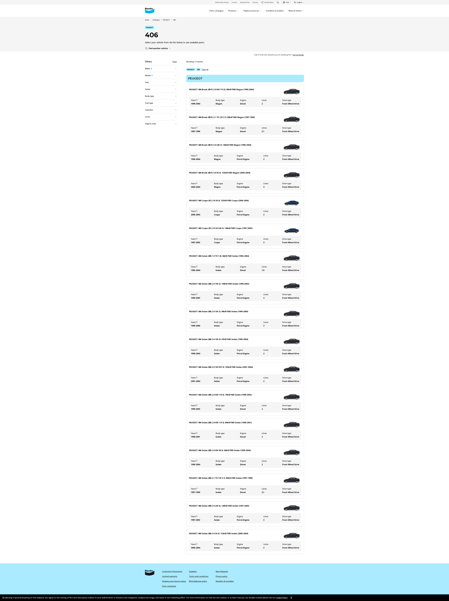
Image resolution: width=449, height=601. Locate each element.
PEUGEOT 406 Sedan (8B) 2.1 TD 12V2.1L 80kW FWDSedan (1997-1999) (221, 478)
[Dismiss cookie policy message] (291, 597)
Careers (234, 2)
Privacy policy (221, 576)
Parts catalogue (169, 586)
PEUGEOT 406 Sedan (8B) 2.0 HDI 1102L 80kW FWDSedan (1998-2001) (220, 422)
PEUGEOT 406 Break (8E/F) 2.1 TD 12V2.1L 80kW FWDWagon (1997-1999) (222, 117)
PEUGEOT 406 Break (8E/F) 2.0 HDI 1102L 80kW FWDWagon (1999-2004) (221, 89)
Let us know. (298, 55)
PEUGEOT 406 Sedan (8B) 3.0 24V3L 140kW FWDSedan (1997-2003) (219, 506)
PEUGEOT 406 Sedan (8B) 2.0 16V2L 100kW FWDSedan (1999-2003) (219, 284)
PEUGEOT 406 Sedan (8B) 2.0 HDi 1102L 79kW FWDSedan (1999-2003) (220, 394)
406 (198, 69)
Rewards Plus (245, 2)
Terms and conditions (198, 576)
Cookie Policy (282, 597)
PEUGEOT (166, 20)
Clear (174, 61)
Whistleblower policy (198, 581)
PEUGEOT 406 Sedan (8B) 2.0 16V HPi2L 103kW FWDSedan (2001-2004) (221, 367)
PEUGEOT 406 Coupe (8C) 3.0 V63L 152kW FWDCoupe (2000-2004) (219, 200)
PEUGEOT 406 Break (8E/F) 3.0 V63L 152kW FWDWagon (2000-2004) (219, 172)
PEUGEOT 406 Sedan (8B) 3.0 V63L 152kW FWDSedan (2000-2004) (218, 533)
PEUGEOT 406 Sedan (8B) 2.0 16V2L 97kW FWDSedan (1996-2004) (218, 339)
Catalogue (156, 20)
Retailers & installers (225, 581)
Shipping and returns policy (174, 581)
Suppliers (193, 571)
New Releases (222, 571)
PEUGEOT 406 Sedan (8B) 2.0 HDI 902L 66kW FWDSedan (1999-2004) (220, 450)
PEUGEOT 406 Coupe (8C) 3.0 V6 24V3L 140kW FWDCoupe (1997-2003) (220, 228)
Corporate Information (172, 571)
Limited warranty (169, 576)
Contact (255, 2)
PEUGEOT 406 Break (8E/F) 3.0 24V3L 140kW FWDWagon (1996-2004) (220, 145)
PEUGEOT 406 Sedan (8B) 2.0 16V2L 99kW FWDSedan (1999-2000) (218, 311)
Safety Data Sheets (222, 2)
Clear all (204, 69)
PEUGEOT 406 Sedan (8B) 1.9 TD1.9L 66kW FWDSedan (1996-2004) (219, 256)
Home (147, 20)
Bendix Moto (268, 2)
